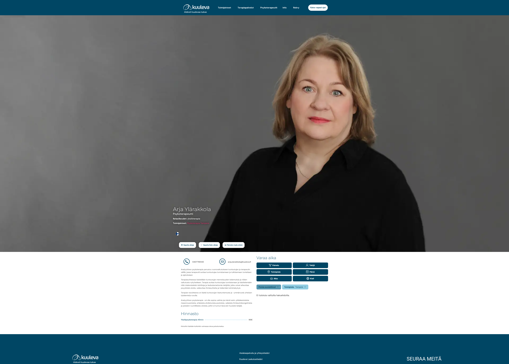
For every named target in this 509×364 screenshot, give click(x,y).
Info (285, 7)
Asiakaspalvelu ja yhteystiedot (254, 353)
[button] (187, 245)
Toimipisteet (224, 7)
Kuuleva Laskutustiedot (250, 359)
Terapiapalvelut (246, 7)
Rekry (296, 7)
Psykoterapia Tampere (198, 223)
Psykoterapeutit (268, 7)
